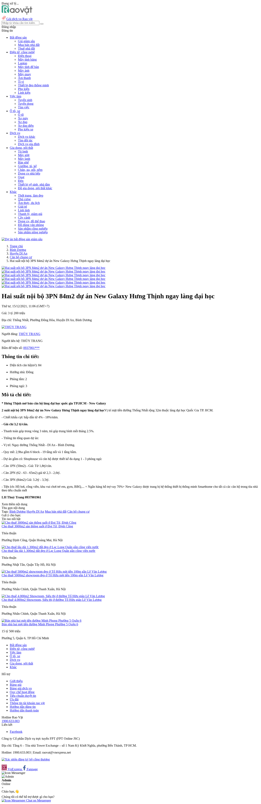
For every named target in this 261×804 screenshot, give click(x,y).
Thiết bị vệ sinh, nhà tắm (34, 184)
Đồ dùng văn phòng (31, 225)
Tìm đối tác (25, 140)
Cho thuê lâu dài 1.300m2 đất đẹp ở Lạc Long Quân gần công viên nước (48, 550)
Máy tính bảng (27, 59)
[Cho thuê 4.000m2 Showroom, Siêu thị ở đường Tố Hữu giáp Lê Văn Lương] (53, 596)
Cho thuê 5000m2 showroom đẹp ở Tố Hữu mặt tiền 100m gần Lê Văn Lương (52, 575)
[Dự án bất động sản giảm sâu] (22, 239)
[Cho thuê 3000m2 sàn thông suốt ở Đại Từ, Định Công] (39, 522)
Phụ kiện (23, 89)
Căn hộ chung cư (21, 257)
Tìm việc (23, 107)
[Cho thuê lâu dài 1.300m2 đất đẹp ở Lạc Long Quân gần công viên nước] (50, 547)
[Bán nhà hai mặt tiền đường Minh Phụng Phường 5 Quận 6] (41, 620)
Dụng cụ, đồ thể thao (31, 221)
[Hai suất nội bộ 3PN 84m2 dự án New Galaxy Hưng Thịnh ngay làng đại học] (53, 267)
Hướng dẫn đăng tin (23, 706)
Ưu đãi (14, 699)
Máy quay (24, 74)
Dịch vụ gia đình (29, 144)
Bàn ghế (23, 162)
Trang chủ (16, 246)
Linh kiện (24, 92)
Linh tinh (24, 210)
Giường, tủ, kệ (27, 166)
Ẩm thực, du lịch (29, 203)
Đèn (20, 181)
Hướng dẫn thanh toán (24, 710)
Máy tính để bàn (28, 67)
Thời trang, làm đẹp (30, 195)
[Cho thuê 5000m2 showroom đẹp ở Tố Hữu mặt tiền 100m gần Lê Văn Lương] (54, 571)
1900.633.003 (11, 721)
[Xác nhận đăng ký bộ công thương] (26, 759)
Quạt (21, 177)
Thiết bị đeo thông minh (33, 85)
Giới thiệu (16, 681)
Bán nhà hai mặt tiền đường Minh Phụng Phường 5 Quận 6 (40, 624)
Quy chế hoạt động (22, 692)
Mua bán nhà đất (29, 45)
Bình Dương (18, 250)
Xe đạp (22, 122)
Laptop (22, 63)
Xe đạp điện (26, 125)
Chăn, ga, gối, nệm (30, 169)
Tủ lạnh (23, 151)
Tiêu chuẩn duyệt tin (23, 695)
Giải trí (22, 206)
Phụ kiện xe (25, 129)
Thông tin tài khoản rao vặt (27, 703)
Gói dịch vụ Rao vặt (19, 19)
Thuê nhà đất (26, 48)
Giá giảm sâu (26, 41)
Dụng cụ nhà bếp (29, 173)
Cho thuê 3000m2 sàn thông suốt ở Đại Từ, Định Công (37, 526)
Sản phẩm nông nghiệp (33, 232)
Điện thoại (24, 56)
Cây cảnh (24, 217)
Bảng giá (15, 684)
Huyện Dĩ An (18, 253)
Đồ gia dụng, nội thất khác (35, 188)
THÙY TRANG (29, 334)
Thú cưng (24, 199)
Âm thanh (24, 78)
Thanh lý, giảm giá (30, 214)
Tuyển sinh (25, 100)
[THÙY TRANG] (14, 327)
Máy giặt (23, 155)
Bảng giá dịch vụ (21, 688)
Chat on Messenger (38, 800)
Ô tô (21, 114)
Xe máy (23, 118)
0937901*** (31, 348)
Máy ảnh (23, 70)
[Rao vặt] (17, 13)
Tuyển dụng (25, 103)
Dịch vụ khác (26, 136)
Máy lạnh (24, 158)
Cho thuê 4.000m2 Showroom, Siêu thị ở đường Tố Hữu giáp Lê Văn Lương (52, 599)
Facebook (16, 731)
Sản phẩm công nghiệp (33, 228)
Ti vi (21, 81)
